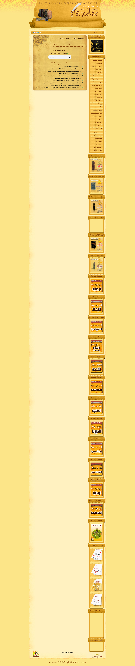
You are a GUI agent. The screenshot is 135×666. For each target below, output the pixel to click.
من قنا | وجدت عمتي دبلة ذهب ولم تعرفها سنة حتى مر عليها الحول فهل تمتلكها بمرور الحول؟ (60, 75)
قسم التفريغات (97, 144)
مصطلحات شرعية (97, 116)
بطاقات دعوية (98, 150)
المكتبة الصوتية (56, 27)
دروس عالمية (98, 88)
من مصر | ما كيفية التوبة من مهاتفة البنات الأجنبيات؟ (69, 73)
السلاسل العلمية (97, 79)
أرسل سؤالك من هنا (59, 50)
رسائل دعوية (98, 138)
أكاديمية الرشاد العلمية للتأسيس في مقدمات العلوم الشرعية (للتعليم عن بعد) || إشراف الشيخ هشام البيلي (96, 129)
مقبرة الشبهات (97, 147)
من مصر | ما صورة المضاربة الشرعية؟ (73, 66)
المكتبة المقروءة (69, 27)
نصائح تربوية (98, 97)
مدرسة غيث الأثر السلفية (97, 126)
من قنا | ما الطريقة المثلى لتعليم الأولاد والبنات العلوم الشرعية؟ (67, 80)
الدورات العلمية (97, 82)
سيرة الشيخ (82, 27)
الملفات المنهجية (97, 91)
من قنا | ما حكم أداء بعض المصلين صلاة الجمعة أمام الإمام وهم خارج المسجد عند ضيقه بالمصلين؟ (58, 87)
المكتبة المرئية (44, 27)
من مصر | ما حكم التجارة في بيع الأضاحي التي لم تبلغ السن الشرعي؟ (65, 85)
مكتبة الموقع (98, 132)
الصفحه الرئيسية (93, 27)
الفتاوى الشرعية (71, 44)
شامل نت (65, 663)
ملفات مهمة (98, 141)
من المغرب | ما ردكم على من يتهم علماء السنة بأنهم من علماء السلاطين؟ (64, 68)
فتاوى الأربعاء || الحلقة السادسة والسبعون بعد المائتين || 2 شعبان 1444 (68, 46)
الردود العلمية (98, 94)
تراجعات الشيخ (97, 69)
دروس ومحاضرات (97, 85)
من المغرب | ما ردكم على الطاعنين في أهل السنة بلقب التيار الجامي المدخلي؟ (64, 71)
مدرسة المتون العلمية (98, 123)
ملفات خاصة (98, 107)
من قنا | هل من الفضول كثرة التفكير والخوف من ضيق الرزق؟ (67, 78)
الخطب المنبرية (97, 75)
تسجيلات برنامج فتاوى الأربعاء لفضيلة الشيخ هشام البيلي (53, 44)
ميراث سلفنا (98, 100)
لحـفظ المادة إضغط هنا (59, 53)
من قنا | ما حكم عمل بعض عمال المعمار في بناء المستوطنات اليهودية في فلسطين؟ (62, 83)
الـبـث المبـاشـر (98, 135)
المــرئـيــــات (99, 119)
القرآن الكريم (98, 72)
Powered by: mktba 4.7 (67, 652)
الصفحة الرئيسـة (81, 44)
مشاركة (60, 41)
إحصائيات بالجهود (96, 66)
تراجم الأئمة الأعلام (96, 104)
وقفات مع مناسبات (96, 113)
